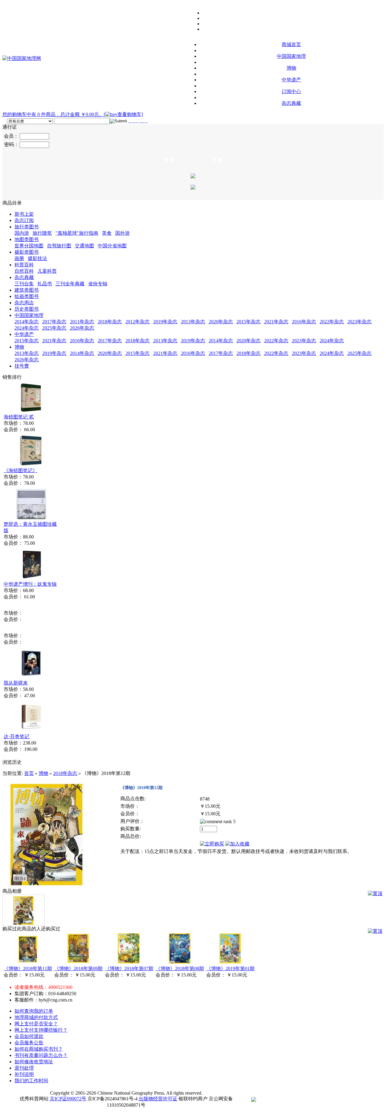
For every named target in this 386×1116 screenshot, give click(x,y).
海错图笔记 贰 (19, 416)
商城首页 (291, 44)
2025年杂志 (54, 328)
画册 (19, 258)
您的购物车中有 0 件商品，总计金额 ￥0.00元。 (53, 114)
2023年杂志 (359, 321)
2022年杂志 (332, 321)
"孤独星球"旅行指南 (76, 233)
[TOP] (375, 893)
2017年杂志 (54, 321)
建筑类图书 (26, 290)
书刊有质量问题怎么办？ (41, 1055)
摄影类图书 (26, 252)
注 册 (217, 160)
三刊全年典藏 (69, 283)
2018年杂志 (110, 321)
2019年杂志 (165, 321)
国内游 (21, 233)
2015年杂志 (248, 321)
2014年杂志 (26, 321)
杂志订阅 (24, 220)
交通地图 (84, 245)
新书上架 (24, 214)
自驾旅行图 (59, 245)
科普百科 (24, 264)
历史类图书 (26, 309)
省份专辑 (97, 283)
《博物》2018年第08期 (180, 968)
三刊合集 (24, 283)
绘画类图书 (26, 296)
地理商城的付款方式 (36, 1017)
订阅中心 (291, 91)
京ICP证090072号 (68, 1098)
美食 (107, 233)
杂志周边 (24, 302)
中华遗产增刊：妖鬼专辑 (30, 584)
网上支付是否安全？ (36, 1023)
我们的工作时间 (31, 1080)
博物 (291, 68)
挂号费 (21, 365)
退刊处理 (24, 1068)
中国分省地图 (112, 245)
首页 (29, 773)
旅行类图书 (26, 226)
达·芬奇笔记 (16, 736)
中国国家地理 (291, 56)
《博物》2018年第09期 (78, 968)
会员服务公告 (28, 1042)
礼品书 (44, 283)
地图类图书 (26, 239)
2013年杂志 (193, 321)
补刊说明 (24, 1074)
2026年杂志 (82, 328)
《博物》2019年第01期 (230, 968)
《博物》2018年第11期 (28, 968)
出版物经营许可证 (158, 1098)
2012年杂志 (137, 321)
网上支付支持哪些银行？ (41, 1030)
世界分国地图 (28, 245)
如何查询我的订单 (33, 1011)
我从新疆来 (16, 682)
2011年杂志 (82, 321)
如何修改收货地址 (33, 1061)
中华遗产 (291, 79)
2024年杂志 (26, 328)
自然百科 (24, 271)
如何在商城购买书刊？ (38, 1049)
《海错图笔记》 (20, 470)
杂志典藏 (291, 103)
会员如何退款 (28, 1036)
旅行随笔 (42, 233)
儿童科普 (47, 271)
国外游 (122, 233)
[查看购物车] (123, 114)
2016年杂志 (304, 321)
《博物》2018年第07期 (129, 968)
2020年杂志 (221, 321)
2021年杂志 (276, 321)
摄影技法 (37, 258)
